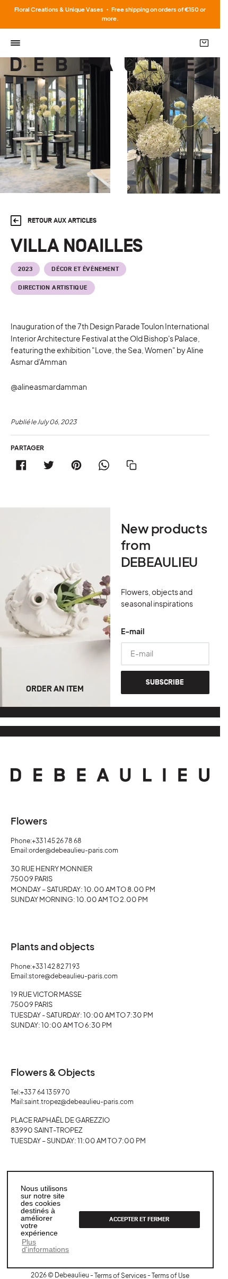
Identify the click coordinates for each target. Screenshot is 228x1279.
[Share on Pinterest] (76, 465)
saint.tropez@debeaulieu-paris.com (79, 1102)
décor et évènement (85, 269)
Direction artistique (52, 288)
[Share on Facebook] (21, 465)
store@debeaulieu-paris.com (73, 976)
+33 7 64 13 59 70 (45, 1092)
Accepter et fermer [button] (139, 1219)
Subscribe (165, 682)
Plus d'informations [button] (45, 1246)
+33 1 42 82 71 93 (56, 966)
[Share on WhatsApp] (104, 465)
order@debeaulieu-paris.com (73, 850)
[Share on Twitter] (48, 465)
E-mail (133, 631)
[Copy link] (131, 465)
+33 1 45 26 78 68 (57, 841)
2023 (25, 269)
